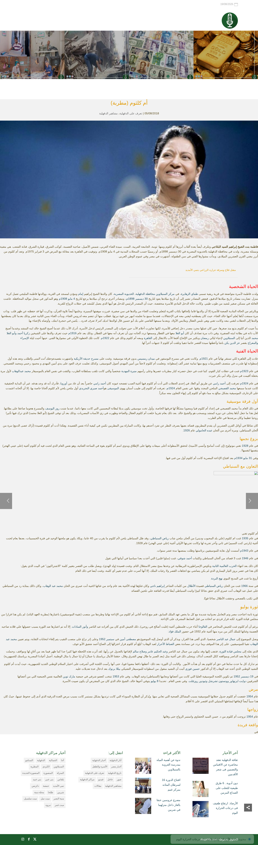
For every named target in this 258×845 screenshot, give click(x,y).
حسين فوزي (192, 668)
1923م (244, 371)
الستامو (29, 760)
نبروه (48, 805)
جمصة (46, 785)
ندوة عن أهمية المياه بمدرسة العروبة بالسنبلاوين (168, 764)
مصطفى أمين (128, 639)
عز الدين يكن (232, 342)
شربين (60, 792)
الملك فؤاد (175, 631)
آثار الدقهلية (115, 760)
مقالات (97, 785)
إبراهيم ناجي (157, 585)
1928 (245, 445)
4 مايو (71, 298)
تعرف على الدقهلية (131, 113)
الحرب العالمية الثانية (224, 566)
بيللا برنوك (114, 668)
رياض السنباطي (159, 538)
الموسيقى (113, 388)
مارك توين (69, 676)
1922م (105, 338)
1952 (102, 639)
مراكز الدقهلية (87, 779)
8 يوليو (154, 681)
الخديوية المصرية (124, 293)
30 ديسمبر (141, 298)
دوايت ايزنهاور (238, 681)
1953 (116, 676)
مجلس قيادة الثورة (230, 651)
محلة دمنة (39, 792)
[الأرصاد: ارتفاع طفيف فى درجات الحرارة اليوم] (200, 810)
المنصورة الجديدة (31, 773)
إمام (80, 293)
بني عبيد (37, 779)
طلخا (50, 792)
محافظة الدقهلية (145, 293)
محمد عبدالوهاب (21, 371)
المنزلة (60, 773)
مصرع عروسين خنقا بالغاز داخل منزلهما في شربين (168, 804)
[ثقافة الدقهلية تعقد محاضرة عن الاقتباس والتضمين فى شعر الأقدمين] (200, 766)
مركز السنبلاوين (165, 293)
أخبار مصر (116, 766)
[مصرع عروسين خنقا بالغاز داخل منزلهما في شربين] (143, 807)
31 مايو (247, 458)
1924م (244, 383)
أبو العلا (180, 333)
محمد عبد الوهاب (53, 585)
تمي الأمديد (58, 785)
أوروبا (63, 383)
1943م (244, 550)
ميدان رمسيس (146, 358)
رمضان (205, 338)
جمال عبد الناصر (225, 639)
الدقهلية (41, 760)
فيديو (100, 779)
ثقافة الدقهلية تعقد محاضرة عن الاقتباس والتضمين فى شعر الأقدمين (225, 767)
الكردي (46, 766)
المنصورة (48, 773)
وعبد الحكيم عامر (158, 651)
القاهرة (148, 338)
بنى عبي (49, 779)
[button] (248, 818)
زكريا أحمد (23, 333)
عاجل (110, 779)
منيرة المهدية (129, 371)
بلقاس (60, 779)
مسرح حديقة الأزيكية (86, 358)
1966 (244, 585)
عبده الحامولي (204, 430)
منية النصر (59, 798)
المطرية (34, 766)
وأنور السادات (80, 626)
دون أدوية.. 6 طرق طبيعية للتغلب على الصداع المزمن (227, 787)
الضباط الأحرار (165, 644)
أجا (62, 760)
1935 (245, 538)
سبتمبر (110, 639)
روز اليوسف (52, 408)
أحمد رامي (219, 383)
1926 (186, 430)
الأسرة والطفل (99, 766)
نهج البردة (217, 578)
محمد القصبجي (227, 388)
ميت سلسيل (30, 798)
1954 (250, 696)
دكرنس (35, 785)
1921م (204, 358)
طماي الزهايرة (189, 293)
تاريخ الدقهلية (114, 773)
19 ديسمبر (247, 676)
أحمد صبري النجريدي (91, 388)
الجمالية (53, 760)
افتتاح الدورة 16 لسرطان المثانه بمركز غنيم (171, 784)
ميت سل (45, 798)
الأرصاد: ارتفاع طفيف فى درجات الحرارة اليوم (225, 808)
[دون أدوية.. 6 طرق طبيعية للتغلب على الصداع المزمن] (200, 790)
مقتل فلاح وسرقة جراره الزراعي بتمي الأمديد (210, 269)
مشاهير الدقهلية (108, 113)
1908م (63, 298)
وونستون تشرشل (218, 681)
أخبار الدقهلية (99, 760)
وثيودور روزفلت (198, 681)
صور (119, 779)
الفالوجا (203, 626)
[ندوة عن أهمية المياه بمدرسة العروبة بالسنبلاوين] (143, 766)
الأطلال (191, 585)
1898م (130, 298)
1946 (245, 558)
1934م (238, 458)
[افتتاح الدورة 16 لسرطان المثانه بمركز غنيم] (143, 786)
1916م (72, 333)
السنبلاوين (229, 338)
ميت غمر (59, 805)
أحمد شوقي (185, 558)
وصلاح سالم (140, 651)
